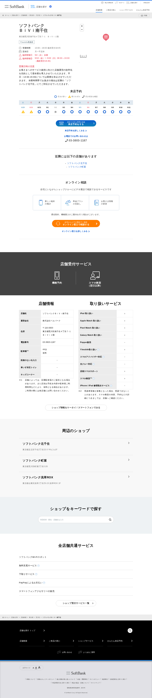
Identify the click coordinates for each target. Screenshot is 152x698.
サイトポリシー (95, 679)
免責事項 (105, 679)
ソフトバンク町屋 (77, 167)
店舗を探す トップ (27, 630)
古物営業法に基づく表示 (118, 679)
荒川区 (38, 15)
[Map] (106, 41)
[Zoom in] (82, 26)
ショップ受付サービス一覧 (76, 603)
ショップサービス (85, 641)
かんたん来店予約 (115, 641)
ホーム (7, 15)
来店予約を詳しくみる (75, 131)
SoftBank (14, 6)
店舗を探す (15, 15)
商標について (30, 679)
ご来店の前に (54, 641)
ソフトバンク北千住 (77, 163)
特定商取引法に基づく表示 (60, 683)
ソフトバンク (76, 673)
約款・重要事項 (82, 679)
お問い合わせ (67, 652)
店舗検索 (24, 15)
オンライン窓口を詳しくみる (75, 231)
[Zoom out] (82, 29)
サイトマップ (95, 683)
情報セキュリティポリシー (45, 679)
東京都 (31, 15)
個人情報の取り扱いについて (66, 679)
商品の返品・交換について (80, 683)
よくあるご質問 (89, 652)
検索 (110, 520)
